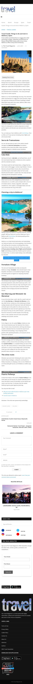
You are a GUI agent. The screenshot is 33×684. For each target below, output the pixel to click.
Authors (4, 646)
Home (3, 22)
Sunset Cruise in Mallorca (10, 395)
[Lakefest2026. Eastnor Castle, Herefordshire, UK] (16, 494)
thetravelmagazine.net (8, 668)
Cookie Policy (5, 632)
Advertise (4, 642)
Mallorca (15, 406)
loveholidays (25, 133)
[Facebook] (9, 2)
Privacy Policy (5, 629)
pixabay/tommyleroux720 (23, 121)
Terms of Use (5, 626)
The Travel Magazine (9, 46)
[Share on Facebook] (20, 412)
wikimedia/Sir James (24, 337)
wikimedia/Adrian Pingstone (22, 278)
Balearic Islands (6, 406)
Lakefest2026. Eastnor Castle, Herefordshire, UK (16, 506)
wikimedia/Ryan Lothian (23, 371)
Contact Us (4, 636)
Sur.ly (10, 671)
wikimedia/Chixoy (22, 177)
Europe (16, 22)
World (10, 22)
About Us (4, 639)
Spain (22, 22)
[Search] (31, 17)
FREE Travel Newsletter (7, 649)
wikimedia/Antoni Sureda (16, 152)
